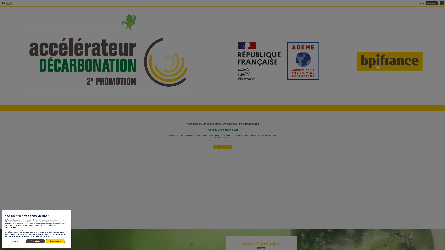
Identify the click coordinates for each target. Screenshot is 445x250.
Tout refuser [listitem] (35, 241)
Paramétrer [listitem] (14, 241)
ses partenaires (20, 220)
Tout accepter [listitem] (55, 241)
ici (49, 236)
